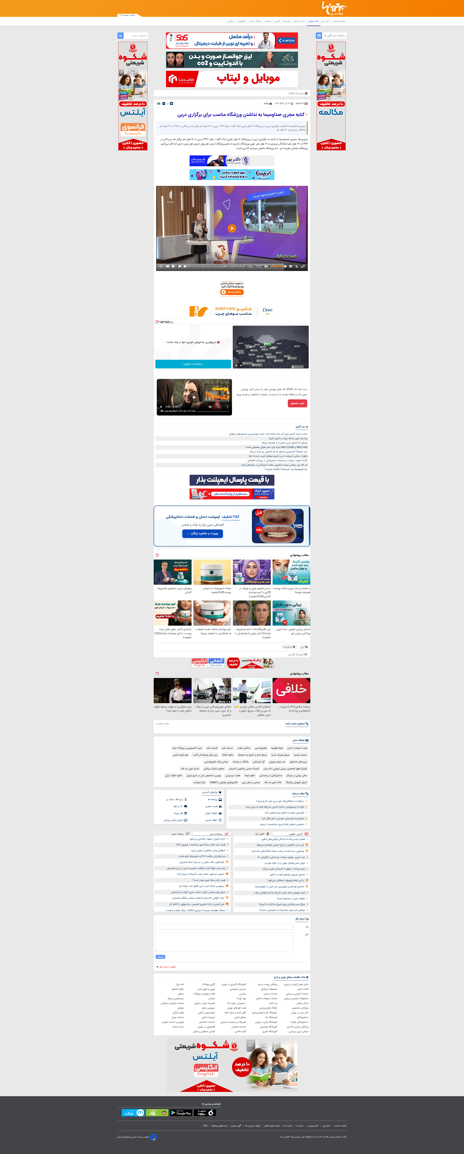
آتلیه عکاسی (240, 1032)
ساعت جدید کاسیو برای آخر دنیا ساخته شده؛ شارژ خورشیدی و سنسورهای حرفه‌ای (268, 434)
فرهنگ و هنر (255, 21)
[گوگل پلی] (181, 1113)
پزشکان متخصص (300, 1008)
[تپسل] (157, 322)
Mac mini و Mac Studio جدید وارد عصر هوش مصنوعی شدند (276, 447)
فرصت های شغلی (271, 1126)
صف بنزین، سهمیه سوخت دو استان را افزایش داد (281, 857)
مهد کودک (241, 999)
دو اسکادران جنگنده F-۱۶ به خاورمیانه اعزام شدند (202, 856)
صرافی (181, 994)
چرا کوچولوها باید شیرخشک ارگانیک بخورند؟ (286, 469)
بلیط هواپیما (277, 748)
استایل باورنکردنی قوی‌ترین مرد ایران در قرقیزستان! (279, 886)
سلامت (268, 21)
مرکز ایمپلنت (199, 782)
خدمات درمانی (270, 994)
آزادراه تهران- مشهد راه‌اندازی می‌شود (207, 839)
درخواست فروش (193, 364)
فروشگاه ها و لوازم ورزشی (264, 1013)
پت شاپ (273, 1003)
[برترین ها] (333, 8)
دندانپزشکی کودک (299, 1022)
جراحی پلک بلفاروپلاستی (216, 762)
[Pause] (236, 365)
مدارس (242, 994)
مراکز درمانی (302, 1003)
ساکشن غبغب (243, 748)
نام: (306, 927)
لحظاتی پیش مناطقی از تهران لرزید (208, 851)
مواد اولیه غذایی (180, 755)
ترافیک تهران (211, 813)
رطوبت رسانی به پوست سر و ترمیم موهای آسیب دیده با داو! (278, 456)
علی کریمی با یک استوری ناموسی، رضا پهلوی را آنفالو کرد (196, 904)
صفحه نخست (338, 21)
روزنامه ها (213, 800)
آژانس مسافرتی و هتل (204, 1032)
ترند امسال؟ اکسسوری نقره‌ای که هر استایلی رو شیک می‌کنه (278, 452)
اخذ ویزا (180, 984)
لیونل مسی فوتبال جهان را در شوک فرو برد (284, 863)
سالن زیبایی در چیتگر (297, 776)
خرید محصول (297, 403)
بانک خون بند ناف (272, 782)
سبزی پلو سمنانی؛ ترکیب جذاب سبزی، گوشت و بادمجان (198, 892)
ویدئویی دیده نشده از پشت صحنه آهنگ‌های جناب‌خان (277, 851)
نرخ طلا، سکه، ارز (174, 800)
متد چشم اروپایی (277, 762)
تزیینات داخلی (208, 1017)
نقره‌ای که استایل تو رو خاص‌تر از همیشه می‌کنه (284, 443)
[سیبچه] (205, 1113)
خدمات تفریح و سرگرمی (172, 1003)
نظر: (306, 934)
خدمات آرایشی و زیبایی (297, 994)
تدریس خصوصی (238, 989)
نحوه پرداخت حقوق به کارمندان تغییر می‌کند (283, 869)
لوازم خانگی (178, 1013)
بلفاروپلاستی (261, 748)
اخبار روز (326, 21)
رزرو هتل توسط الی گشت (205, 755)
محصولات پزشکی (269, 989)
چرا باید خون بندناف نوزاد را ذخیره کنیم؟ (288, 438)
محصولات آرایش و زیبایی (296, 999)
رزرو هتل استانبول (298, 762)
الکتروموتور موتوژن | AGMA (224, 782)
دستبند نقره (227, 748)
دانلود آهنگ (227, 755)
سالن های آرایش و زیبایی (296, 984)
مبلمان (212, 999)
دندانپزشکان (302, 1017)
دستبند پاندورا (300, 755)
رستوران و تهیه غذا (236, 1003)
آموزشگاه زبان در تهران (266, 1022)
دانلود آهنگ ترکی (173, 776)
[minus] (163, 103)
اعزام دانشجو (178, 989)
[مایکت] (133, 1113)
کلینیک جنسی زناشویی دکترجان (244, 769)
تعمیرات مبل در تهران (204, 1003)
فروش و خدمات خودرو (173, 1022)
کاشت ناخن (302, 989)
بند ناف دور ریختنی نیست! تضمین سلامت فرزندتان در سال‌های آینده (274, 465)
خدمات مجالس (238, 1027)
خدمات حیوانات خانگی (266, 999)
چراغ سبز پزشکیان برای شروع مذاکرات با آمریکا (282, 904)
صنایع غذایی (240, 1017)
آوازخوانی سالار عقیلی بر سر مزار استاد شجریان (201, 862)
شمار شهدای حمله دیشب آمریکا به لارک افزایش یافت (279, 893)
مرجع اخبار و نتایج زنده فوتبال (252, 755)
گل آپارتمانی (259, 762)
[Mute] (241, 365)
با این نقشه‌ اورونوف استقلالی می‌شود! (286, 880)
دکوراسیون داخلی (206, 1013)
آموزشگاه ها (271, 1017)
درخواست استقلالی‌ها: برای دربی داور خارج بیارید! (280, 801)
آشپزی (277, 21)
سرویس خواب (208, 1008)
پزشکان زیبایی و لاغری (297, 1027)
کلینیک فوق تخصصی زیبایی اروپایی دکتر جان (285, 769)
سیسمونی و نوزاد (175, 999)
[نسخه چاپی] (158, 103)
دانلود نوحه (250, 776)
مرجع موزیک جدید (280, 755)
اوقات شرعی (211, 820)
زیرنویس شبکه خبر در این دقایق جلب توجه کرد (201, 886)
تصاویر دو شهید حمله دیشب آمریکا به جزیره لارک (200, 874)
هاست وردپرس (232, 776)
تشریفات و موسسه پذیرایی (233, 1022)
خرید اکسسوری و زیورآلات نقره (187, 748)
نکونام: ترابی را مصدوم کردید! (291, 898)
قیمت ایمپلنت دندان (297, 748)
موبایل (181, 1008)
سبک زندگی (299, 21)
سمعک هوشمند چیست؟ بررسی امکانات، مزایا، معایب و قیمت (195, 910)
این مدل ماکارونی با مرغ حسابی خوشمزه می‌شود (280, 845)
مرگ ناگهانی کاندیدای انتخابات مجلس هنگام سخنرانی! (198, 898)
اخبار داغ (260, 833)
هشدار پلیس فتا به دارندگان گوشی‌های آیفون (283, 839)
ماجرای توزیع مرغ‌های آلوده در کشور (287, 875)
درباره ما (300, 1126)
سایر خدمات (178, 1027)
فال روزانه (178, 813)
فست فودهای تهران (236, 1008)
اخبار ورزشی (313, 21)
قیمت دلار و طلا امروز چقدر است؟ (209, 880)
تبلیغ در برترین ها (252, 1126)
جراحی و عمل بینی (251, 782)
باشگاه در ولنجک (240, 762)
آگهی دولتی (236, 1126)
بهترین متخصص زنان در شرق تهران (204, 776)
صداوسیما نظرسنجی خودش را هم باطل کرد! (283, 818)
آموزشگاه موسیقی (268, 1027)
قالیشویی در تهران (206, 1027)
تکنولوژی (242, 21)
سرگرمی (231, 21)
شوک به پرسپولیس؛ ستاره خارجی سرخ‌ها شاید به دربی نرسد (275, 807)
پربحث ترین (177, 833)
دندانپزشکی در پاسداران (270, 776)
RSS (205, 1126)
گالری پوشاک (208, 984)
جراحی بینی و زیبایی (298, 1032)
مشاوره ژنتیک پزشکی (214, 769)
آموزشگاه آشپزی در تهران (234, 984)
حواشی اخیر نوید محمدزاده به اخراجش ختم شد (282, 910)
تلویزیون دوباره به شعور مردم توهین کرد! (284, 813)
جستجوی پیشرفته (219, 1126)
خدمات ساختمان (207, 1022)
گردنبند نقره (212, 748)
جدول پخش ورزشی (173, 820)
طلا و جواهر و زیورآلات (204, 994)
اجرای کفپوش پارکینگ (296, 782)
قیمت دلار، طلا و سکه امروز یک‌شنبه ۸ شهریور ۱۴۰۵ (200, 845)
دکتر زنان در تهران (299, 1013)
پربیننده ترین (216, 833)
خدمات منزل (178, 1017)
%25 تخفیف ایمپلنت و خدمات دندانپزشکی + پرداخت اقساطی (277, 460)
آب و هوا (178, 806)
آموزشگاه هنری (270, 1032)
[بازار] (157, 1113)
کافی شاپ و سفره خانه (235, 1013)
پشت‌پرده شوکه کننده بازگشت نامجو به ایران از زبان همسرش (196, 868)
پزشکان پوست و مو (267, 984)
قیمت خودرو (212, 806)
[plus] (171, 103)
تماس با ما (288, 1126)
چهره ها (287, 21)
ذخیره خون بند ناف (190, 769)
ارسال (160, 956)
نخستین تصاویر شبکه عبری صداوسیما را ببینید (282, 824)
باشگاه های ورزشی (268, 1008)
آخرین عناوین (296, 833)
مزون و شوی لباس (206, 989)
